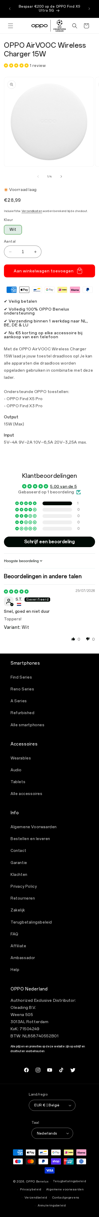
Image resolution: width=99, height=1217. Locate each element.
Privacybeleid (30, 1189)
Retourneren (23, 898)
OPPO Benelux (37, 1181)
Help (15, 970)
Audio (16, 770)
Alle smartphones (28, 725)
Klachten (19, 874)
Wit (13, 229)
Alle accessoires (27, 794)
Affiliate (18, 946)
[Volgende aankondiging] (89, 8)
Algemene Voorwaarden (34, 827)
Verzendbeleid (36, 1197)
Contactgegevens (65, 1197)
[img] (16, 591)
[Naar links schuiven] (38, 176)
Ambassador (23, 958)
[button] (10, 26)
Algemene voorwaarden (65, 1189)
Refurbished (23, 713)
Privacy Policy (24, 886)
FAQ (14, 934)
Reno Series (22, 689)
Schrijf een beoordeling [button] (49, 541)
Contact (18, 850)
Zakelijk (18, 910)
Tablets (18, 782)
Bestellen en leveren (30, 839)
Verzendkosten (32, 211)
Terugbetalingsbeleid (31, 922)
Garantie (19, 863)
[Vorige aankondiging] (10, 8)
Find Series (21, 677)
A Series (19, 701)
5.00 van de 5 (63, 486)
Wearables (21, 758)
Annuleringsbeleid (52, 1205)
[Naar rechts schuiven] (61, 176)
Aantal (10, 241)
